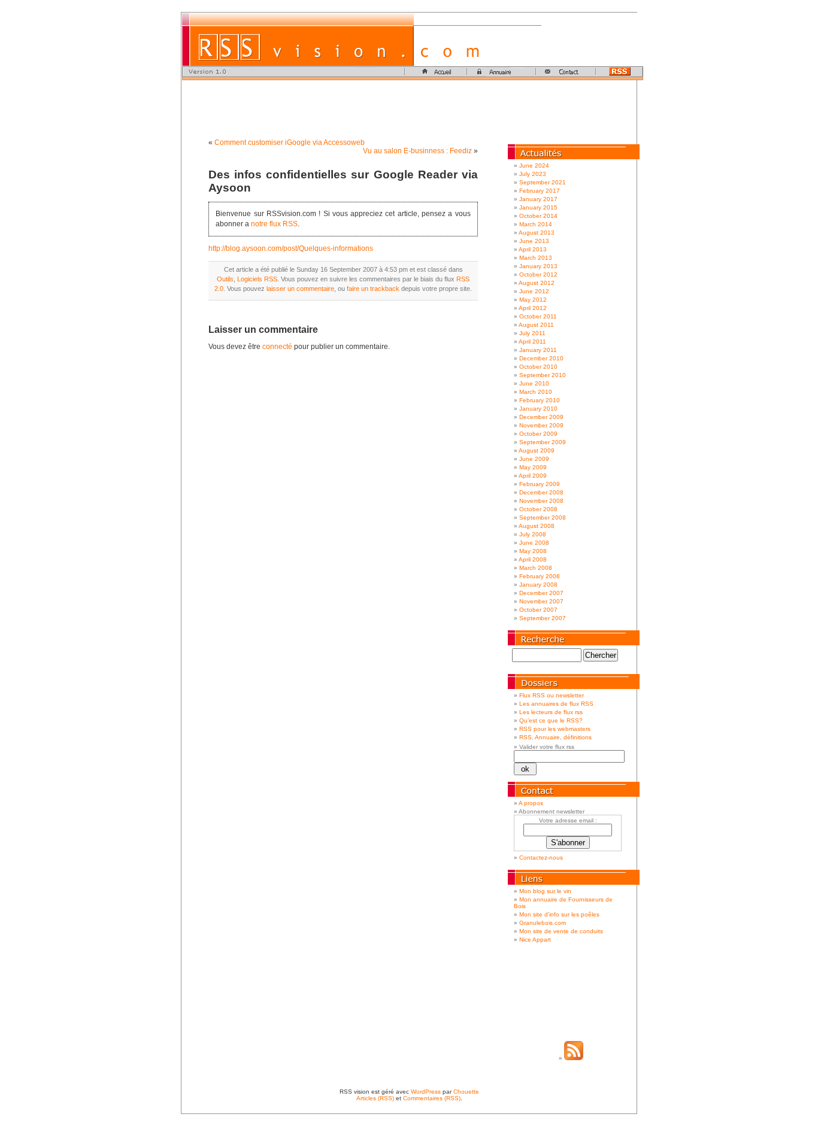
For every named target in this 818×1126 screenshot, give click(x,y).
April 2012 (533, 308)
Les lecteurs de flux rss (551, 712)
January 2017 (538, 199)
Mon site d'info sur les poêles (559, 914)
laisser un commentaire (300, 288)
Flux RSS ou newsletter (551, 695)
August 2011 (536, 324)
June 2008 (534, 542)
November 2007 (541, 601)
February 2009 (539, 484)
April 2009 (533, 475)
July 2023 (532, 174)
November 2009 (541, 425)
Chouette (466, 1091)
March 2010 (535, 392)
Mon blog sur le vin (545, 891)
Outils (225, 279)
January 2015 (538, 207)
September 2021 (542, 182)
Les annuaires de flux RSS (556, 703)
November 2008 (541, 500)
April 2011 (532, 341)
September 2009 (542, 442)
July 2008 (532, 534)
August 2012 (537, 283)
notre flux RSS (274, 224)
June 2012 (534, 291)
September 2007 (542, 618)
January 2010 (538, 408)
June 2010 (534, 383)
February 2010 (539, 400)
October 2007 (538, 609)
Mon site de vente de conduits (561, 931)
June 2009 (534, 459)
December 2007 (541, 593)
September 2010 (542, 375)
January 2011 (538, 350)
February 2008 (539, 576)
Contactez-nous (541, 857)
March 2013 (535, 257)
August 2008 (537, 526)
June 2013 (534, 241)
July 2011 (532, 333)
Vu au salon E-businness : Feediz (417, 151)
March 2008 (535, 567)
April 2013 (533, 249)
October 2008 (538, 509)
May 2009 (533, 467)
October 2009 (538, 433)
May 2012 (533, 299)
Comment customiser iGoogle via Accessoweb (289, 142)
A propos (531, 803)
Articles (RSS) (375, 1098)
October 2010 (538, 366)
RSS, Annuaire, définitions (555, 737)
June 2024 (534, 165)
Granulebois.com (542, 922)
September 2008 (542, 517)
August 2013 (537, 232)
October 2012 (538, 274)
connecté (277, 346)
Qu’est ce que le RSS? (551, 720)
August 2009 (537, 450)
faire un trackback (373, 288)
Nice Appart (535, 939)
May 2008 (533, 551)
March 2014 (535, 224)
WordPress (426, 1091)
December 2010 (541, 358)
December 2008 (541, 492)
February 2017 (539, 190)
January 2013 (538, 266)
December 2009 (541, 417)
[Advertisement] (409, 107)
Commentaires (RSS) (431, 1098)
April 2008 (533, 559)
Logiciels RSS (257, 279)
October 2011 (538, 316)
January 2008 (538, 584)
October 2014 (538, 216)
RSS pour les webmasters (554, 729)
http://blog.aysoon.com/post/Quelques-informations (290, 248)
